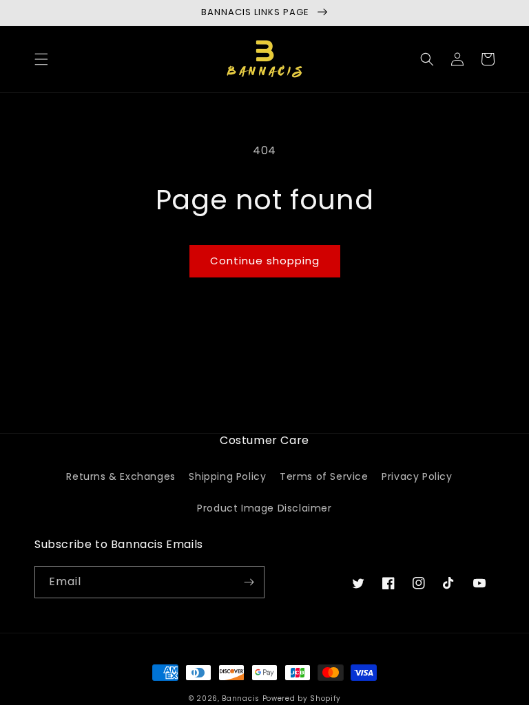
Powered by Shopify (301, 698)
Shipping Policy (227, 476)
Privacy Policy (417, 476)
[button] (41, 59)
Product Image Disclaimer (264, 508)
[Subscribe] (249, 582)
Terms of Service (324, 476)
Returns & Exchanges (120, 476)
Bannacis (241, 698)
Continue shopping (265, 260)
